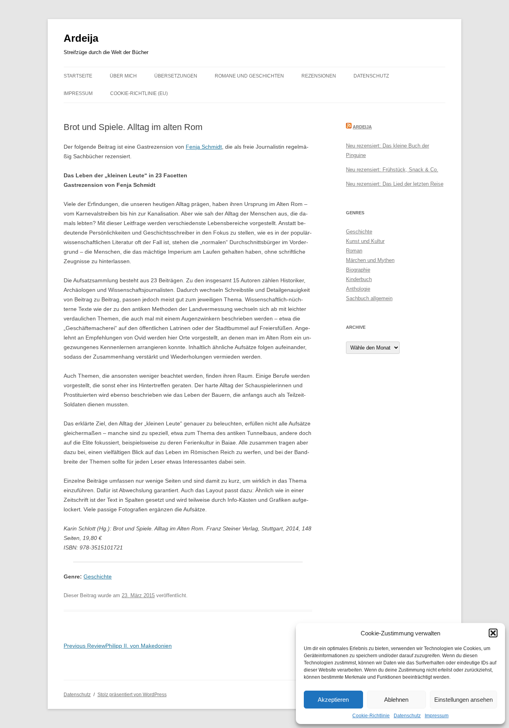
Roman (354, 251)
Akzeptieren (333, 699)
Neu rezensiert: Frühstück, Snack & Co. (392, 170)
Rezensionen (318, 76)
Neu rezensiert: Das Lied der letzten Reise (394, 184)
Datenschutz (407, 715)
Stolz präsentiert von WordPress (132, 694)
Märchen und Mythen (370, 260)
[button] (493, 633)
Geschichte (98, 576)
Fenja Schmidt (204, 147)
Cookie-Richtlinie (371, 715)
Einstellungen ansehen (463, 699)
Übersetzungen (175, 76)
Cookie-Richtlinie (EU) (139, 93)
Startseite (78, 76)
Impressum (437, 715)
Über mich (123, 76)
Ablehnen (396, 699)
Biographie (358, 270)
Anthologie (358, 289)
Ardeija (81, 38)
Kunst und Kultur (365, 241)
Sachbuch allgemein (369, 298)
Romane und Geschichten (249, 76)
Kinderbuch (359, 279)
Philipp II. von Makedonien (118, 646)
